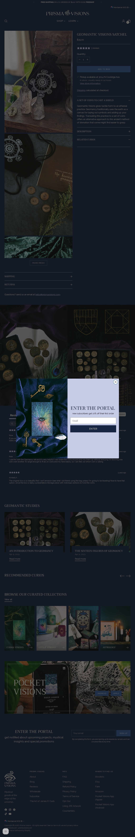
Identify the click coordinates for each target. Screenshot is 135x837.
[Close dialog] (115, 382)
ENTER (93, 428)
